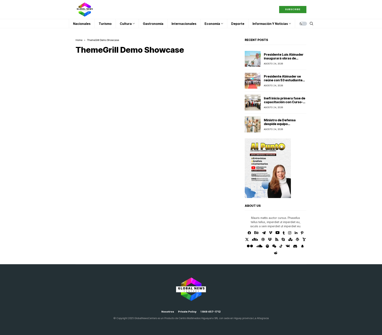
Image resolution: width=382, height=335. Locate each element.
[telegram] (264, 232)
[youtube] (277, 232)
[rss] (276, 239)
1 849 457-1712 (210, 311)
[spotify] (267, 246)
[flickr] (250, 246)
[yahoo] (304, 239)
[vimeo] (270, 232)
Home (79, 40)
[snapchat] (302, 246)
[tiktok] (281, 246)
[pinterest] (302, 232)
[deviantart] (255, 239)
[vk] (288, 246)
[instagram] (289, 232)
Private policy (187, 311)
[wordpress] (297, 239)
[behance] (256, 232)
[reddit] (275, 252)
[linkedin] (296, 232)
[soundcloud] (259, 246)
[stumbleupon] (290, 239)
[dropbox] (270, 239)
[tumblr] (284, 232)
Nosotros (167, 311)
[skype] (283, 239)
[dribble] (263, 239)
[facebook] (249, 232)
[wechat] (274, 246)
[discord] (295, 246)
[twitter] (247, 239)
